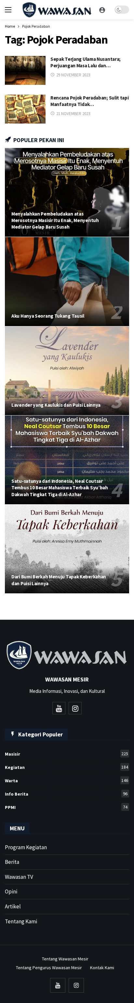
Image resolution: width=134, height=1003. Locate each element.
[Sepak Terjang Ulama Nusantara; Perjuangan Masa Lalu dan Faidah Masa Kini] (25, 70)
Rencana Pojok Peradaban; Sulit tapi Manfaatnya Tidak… (89, 101)
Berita (12, 861)
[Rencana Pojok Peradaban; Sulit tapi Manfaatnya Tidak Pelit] (25, 109)
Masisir (66, 754)
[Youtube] (58, 708)
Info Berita (66, 794)
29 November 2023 (73, 75)
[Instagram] (75, 708)
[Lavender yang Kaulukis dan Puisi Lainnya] (67, 370)
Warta (66, 780)
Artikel (13, 906)
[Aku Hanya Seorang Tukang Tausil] (67, 281)
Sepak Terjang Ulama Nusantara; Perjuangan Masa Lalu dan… (85, 62)
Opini (11, 891)
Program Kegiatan (26, 847)
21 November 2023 (73, 113)
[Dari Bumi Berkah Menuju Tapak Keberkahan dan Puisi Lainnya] (67, 549)
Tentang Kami (21, 921)
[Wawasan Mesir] (102, 10)
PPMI (66, 807)
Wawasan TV (19, 876)
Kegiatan (66, 767)
